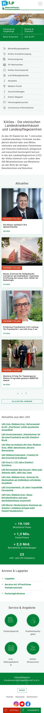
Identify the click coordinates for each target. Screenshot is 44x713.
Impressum (20, 697)
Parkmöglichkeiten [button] (15, 593)
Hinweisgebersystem (17, 102)
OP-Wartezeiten (15, 65)
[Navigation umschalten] (40, 4)
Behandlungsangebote (18, 48)
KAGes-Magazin (15, 97)
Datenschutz (32, 697)
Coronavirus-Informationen (20, 108)
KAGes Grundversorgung (19, 54)
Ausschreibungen (16, 92)
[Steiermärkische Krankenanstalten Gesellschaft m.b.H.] (8, 3)
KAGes (22, 690)
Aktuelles (12, 81)
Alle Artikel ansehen (22, 401)
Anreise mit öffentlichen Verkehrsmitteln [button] (18, 586)
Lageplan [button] (10, 578)
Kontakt (9, 697)
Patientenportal (15, 59)
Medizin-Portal (14, 86)
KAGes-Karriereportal (17, 70)
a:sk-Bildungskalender (18, 75)
